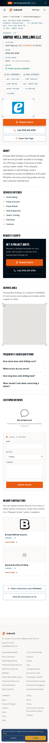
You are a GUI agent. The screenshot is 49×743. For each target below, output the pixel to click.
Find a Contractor (8, 657)
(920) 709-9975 (8, 643)
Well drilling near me (14, 26)
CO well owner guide (13, 28)
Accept (35, 738)
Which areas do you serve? (16, 368)
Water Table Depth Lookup (12, 677)
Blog (3, 720)
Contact (5, 708)
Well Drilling (13, 79)
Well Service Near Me (10, 669)
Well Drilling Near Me (9, 661)
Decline (13, 738)
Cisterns (10, 93)
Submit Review (24, 484)
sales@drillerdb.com (10, 646)
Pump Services (31, 79)
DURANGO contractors (13, 23)
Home (5, 17)
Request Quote (26, 122)
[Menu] (4, 9)
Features (30, 657)
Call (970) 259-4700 (26, 130)
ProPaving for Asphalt (34, 677)
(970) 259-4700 (12, 53)
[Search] (44, 9)
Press (4, 716)
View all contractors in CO (24, 596)
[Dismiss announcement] (45, 3)
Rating (9, 452)
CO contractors (34, 23)
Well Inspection (30, 84)
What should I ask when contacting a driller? (21, 385)
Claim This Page (26, 138)
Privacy (29, 704)
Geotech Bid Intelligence (36, 685)
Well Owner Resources (10, 681)
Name (8, 441)
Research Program (9, 704)
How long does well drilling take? (19, 375)
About (4, 700)
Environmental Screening (36, 681)
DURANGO (27, 45)
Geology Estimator (33, 669)
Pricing (29, 661)
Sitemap (30, 715)
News (4, 712)
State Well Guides (8, 685)
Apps (28, 665)
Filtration (30, 89)
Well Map (35, 10)
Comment (9, 462)
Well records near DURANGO (16, 20)
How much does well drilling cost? (19, 361)
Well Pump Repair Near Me (12, 665)
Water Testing (13, 89)
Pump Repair (12, 84)
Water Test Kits (8, 689)
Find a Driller (15, 17)
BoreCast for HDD (33, 673)
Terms (29, 700)
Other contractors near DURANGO (26, 588)
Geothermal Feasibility (35, 689)
